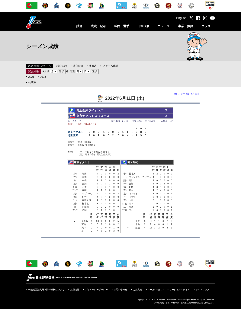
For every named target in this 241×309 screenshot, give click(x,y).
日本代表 (143, 26)
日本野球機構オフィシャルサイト (43, 22)
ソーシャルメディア (179, 289)
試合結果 (78, 65)
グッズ (205, 26)
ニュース (164, 26)
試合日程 (61, 65)
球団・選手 (121, 26)
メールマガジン (156, 289)
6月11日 (195, 93)
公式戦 (32, 82)
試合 (79, 26)
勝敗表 (93, 65)
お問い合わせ (120, 289)
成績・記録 (98, 26)
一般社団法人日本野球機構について (46, 289)
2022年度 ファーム (39, 65)
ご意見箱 (137, 289)
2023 (43, 76)
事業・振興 (185, 26)
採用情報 (74, 289)
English (181, 18)
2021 (31, 76)
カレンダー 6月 (181, 93)
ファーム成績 (110, 65)
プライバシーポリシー (96, 289)
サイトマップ (202, 289)
